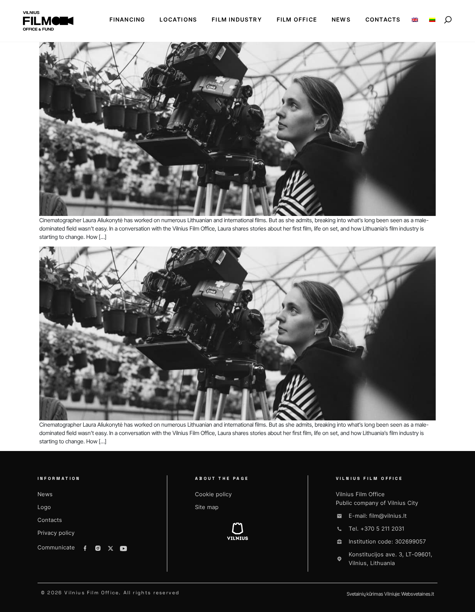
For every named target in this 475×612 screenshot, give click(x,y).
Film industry (237, 19)
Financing (127, 19)
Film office (297, 19)
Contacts (383, 19)
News (341, 19)
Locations (178, 19)
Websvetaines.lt (417, 594)
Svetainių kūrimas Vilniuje (373, 594)
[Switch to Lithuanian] (432, 20)
